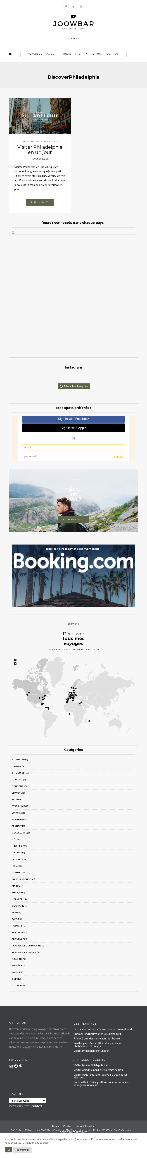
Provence (18, 939)
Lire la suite (40, 202)
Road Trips (71, 53)
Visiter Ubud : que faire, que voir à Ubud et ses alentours (100, 1076)
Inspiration (19, 859)
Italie (15, 866)
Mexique (17, 892)
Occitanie (18, 905)
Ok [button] (9, 1150)
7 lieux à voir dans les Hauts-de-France (97, 1038)
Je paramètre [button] (22, 1149)
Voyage (53, 141)
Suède (15, 972)
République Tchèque (24, 952)
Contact (113, 53)
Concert (17, 779)
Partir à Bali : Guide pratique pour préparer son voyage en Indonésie (101, 1083)
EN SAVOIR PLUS (73, 519)
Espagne (17, 792)
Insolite (17, 852)
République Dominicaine (26, 945)
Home (55, 1126)
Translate (36, 1105)
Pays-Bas (17, 919)
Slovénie (17, 965)
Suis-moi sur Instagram (76, 386)
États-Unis (41, 141)
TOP (14, 979)
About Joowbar (86, 1126)
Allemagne (18, 759)
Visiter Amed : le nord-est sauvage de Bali (98, 1069)
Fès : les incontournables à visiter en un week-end (103, 1029)
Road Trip (18, 959)
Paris (15, 912)
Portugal (18, 932)
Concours (18, 786)
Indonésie (18, 846)
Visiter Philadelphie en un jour (39, 149)
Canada (17, 766)
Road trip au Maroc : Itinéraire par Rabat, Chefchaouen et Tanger (98, 1044)
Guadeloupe (19, 832)
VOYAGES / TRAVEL (40, 53)
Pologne (17, 925)
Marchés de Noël (22, 879)
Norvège (17, 899)
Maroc (16, 885)
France (16, 826)
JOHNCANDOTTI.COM (121, 1129)
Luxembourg (19, 872)
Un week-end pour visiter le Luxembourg (97, 1033)
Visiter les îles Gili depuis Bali (91, 1065)
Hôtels (16, 839)
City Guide (28, 141)
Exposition (18, 819)
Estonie (16, 799)
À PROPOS (93, 53)
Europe (16, 812)
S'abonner (74, 38)
